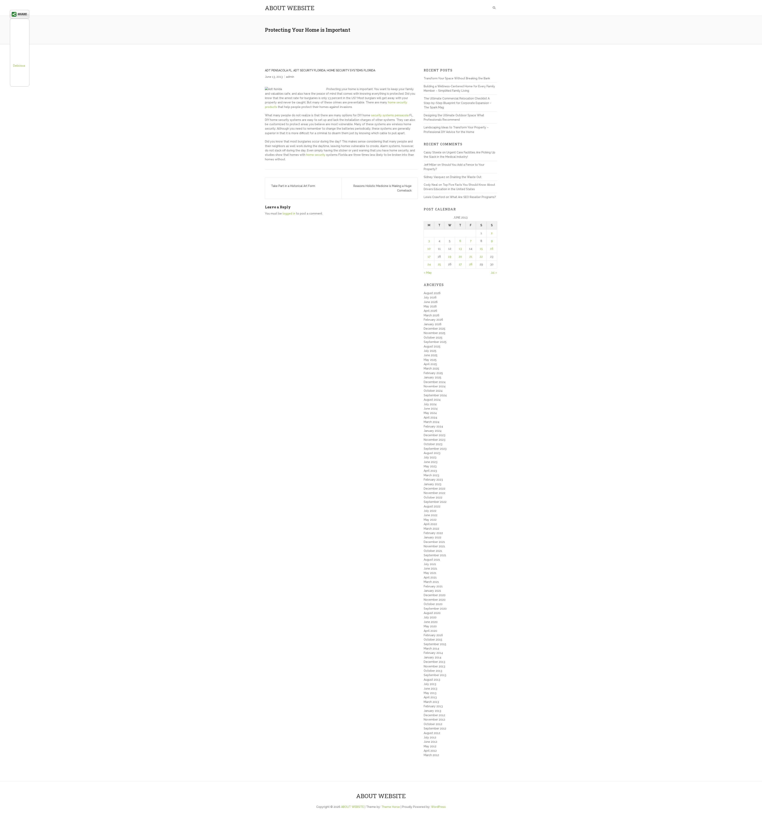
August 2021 (432, 559)
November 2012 (434, 719)
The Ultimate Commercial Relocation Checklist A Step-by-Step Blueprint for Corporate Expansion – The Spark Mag (457, 103)
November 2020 (434, 599)
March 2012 (431, 755)
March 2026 (431, 315)
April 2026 (430, 310)
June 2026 (431, 302)
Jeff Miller (430, 164)
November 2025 (434, 333)
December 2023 (434, 435)
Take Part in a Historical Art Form (293, 186)
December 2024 (434, 382)
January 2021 (432, 590)
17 (429, 256)
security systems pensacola (390, 115)
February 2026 (433, 319)
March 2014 (431, 648)
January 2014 (432, 657)
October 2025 (433, 337)
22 (481, 256)
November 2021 (434, 546)
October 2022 (433, 497)
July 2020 (430, 617)
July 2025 (430, 350)
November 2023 (434, 439)
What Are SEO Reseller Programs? (473, 197)
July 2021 (430, 564)
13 (460, 248)
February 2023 (433, 479)
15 (481, 248)
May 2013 (430, 693)
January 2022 (432, 537)
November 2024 (434, 386)
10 (429, 248)
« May (428, 272)
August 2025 (432, 346)
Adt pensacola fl (278, 70)
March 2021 (431, 581)
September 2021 (435, 555)
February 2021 (433, 586)
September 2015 (435, 644)
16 (491, 248)
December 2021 (434, 542)
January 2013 (432, 710)
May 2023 (430, 466)
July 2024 (430, 404)
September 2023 (435, 448)
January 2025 (432, 377)
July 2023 (430, 457)
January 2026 (433, 324)
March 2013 (431, 701)
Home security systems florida (351, 70)
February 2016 (433, 635)
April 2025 (430, 364)
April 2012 (430, 750)
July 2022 (430, 510)
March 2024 (431, 421)
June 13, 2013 (274, 76)
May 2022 (430, 519)
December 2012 (434, 715)
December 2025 (434, 328)
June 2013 (430, 688)
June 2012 (430, 741)
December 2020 (434, 595)
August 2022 (432, 506)
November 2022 (434, 493)
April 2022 (430, 524)
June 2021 (430, 568)
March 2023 (431, 475)
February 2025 (433, 373)
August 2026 (432, 293)
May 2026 (430, 306)
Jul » (494, 272)
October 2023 (433, 444)
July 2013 (430, 684)
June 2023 (430, 462)
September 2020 (435, 608)
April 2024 (430, 417)
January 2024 (433, 430)
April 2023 (430, 470)
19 (449, 256)
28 (470, 264)
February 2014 (433, 652)
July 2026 (430, 297)
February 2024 (433, 426)
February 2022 (433, 533)
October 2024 (433, 390)
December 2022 (434, 488)
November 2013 (434, 666)
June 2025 (430, 355)
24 (429, 264)
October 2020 (433, 604)
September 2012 (435, 728)
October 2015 (433, 639)
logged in (289, 213)
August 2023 (432, 453)
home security (315, 154)
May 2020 (430, 626)
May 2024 (430, 413)
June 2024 (431, 408)
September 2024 (435, 395)
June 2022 (430, 515)
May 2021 (430, 572)
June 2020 (431, 622)
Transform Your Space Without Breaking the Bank (457, 78)
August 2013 (432, 679)
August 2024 (432, 399)
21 (470, 256)
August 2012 (432, 733)
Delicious (19, 65)
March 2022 (431, 528)
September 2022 (435, 501)
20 (460, 256)
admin (290, 76)
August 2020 (432, 613)
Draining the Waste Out (465, 177)
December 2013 (434, 661)
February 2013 (433, 706)
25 (439, 264)
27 (460, 264)
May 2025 (430, 359)
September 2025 (435, 342)
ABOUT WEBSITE (290, 8)
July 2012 (430, 737)
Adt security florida (309, 70)
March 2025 (431, 368)
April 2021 (430, 577)
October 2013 (433, 670)
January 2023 (432, 484)
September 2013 (435, 675)
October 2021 (433, 550)
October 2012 (433, 724)
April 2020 (430, 630)
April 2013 (430, 697)
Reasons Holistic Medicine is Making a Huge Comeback (382, 188)
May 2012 (430, 746)
